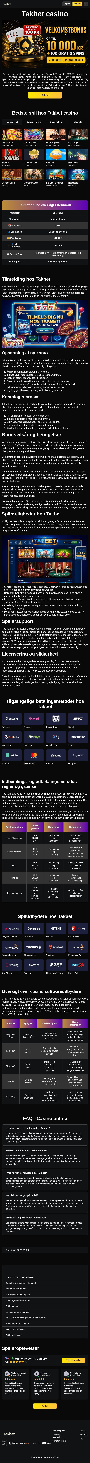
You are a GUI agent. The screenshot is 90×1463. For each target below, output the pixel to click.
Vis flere (45, 1406)
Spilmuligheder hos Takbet (18, 1300)
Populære (10, 122)
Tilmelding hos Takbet (16, 1289)
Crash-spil (54, 122)
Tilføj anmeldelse (73, 1360)
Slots (76, 122)
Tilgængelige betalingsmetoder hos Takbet (25, 1318)
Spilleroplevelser (13, 1335)
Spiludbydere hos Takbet (17, 1323)
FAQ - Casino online (15, 1329)
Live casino (32, 122)
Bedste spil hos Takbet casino (20, 1277)
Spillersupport (12, 1306)
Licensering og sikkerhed (17, 1312)
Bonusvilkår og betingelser (18, 1294)
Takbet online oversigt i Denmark (21, 1283)
